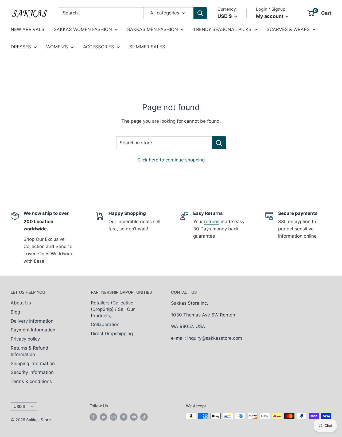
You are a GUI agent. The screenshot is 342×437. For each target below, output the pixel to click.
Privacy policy (25, 339)
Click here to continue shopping (171, 160)
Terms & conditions (31, 381)
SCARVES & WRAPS (288, 29)
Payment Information (33, 329)
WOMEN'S (57, 46)
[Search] (200, 13)
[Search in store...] (219, 142)
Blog (15, 312)
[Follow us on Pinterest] (123, 417)
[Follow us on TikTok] (144, 417)
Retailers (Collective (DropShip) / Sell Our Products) (113, 309)
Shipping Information (33, 363)
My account (270, 16)
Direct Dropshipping (112, 333)
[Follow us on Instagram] (113, 417)
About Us (21, 302)
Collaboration (105, 324)
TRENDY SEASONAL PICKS (222, 29)
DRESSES (21, 46)
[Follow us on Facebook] (93, 417)
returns (211, 221)
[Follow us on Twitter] (103, 417)
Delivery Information (32, 321)
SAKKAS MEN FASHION (152, 29)
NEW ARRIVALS (27, 29)
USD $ (19, 406)
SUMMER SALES (147, 46)
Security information (32, 372)
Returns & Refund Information (29, 351)
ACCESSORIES (98, 46)
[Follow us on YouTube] (134, 417)
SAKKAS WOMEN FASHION (83, 29)
